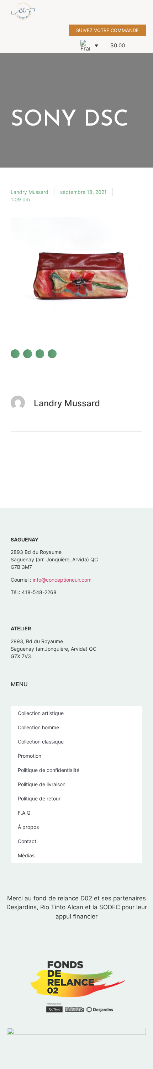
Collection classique (41, 742)
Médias (26, 855)
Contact (27, 841)
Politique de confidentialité (48, 770)
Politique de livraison (41, 784)
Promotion (29, 756)
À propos (28, 827)
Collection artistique (41, 713)
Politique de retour (39, 798)
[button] (148, 12)
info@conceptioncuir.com (62, 580)
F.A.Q (24, 813)
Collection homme (38, 727)
